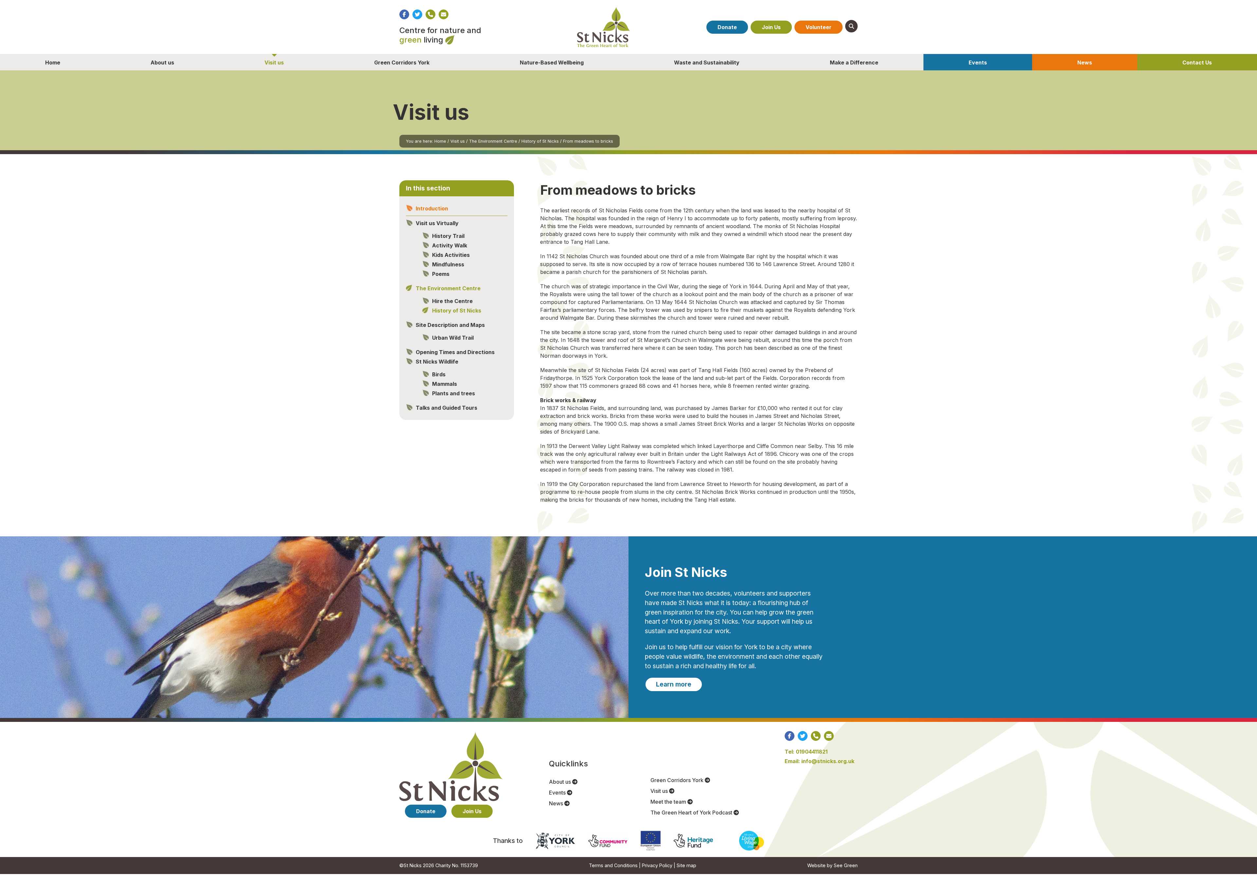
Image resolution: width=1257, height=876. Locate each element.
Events (978, 62)
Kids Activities (451, 255)
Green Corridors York (401, 62)
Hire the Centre (452, 301)
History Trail (448, 236)
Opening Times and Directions (455, 352)
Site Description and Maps (450, 325)
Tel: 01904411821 (806, 751)
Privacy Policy (657, 865)
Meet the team (668, 801)
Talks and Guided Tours (446, 407)
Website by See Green (832, 865)
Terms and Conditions (613, 865)
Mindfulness (448, 264)
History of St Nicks (540, 141)
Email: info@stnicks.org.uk (819, 761)
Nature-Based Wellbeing (552, 62)
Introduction (432, 208)
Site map (686, 865)
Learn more (673, 684)
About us (162, 62)
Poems (440, 274)
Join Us (771, 27)
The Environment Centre (493, 141)
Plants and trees (453, 393)
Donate (727, 27)
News (1084, 62)
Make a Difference (854, 62)
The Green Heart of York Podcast (692, 812)
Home (52, 62)
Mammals (444, 384)
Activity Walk (449, 245)
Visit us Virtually (437, 223)
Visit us (274, 62)
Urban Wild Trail (453, 337)
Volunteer (818, 27)
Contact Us (1197, 62)
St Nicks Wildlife (437, 361)
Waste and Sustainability (706, 62)
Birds (439, 374)
